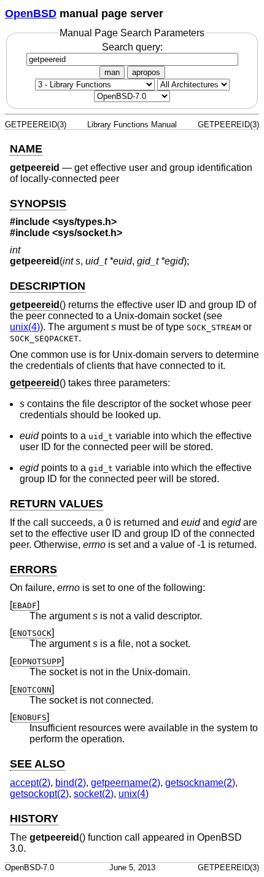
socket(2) (94, 793)
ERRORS (33, 569)
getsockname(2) (200, 782)
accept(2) (30, 782)
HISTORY (34, 818)
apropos (146, 72)
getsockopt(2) (39, 793)
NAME (26, 149)
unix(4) (25, 327)
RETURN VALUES (56, 504)
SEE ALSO (37, 764)
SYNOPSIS (38, 203)
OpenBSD (30, 13)
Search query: (132, 47)
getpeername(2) (125, 782)
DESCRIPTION (47, 286)
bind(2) (70, 782)
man (112, 72)
